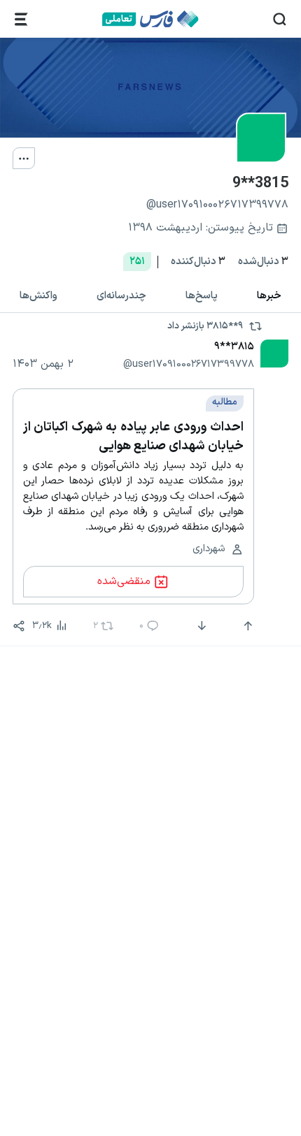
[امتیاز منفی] (200, 626)
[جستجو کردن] (279, 19)
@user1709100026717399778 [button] (188, 364)
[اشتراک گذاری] (19, 626)
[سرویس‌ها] (21, 19)
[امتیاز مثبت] (246, 626)
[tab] (269, 296)
